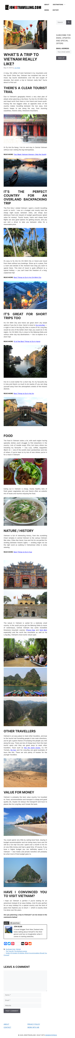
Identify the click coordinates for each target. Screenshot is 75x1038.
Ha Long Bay (40, 325)
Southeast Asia (10, 949)
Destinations (58, 4)
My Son (13, 750)
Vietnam (18, 949)
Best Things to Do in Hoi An (24, 393)
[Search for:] (61, 22)
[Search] (68, 22)
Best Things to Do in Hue (23, 552)
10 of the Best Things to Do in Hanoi (27, 341)
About (46, 4)
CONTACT (7, 1027)
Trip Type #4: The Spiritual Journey (16, 951)
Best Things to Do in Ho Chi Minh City (27, 277)
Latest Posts (15, 923)
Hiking (46, 10)
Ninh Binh (43, 630)
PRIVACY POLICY (33, 1024)
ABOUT (6, 1024)
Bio (7, 923)
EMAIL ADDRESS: (62, 48)
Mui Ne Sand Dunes (32, 748)
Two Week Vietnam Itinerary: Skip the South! (30, 154)
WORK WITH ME (33, 1027)
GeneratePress (51, 1035)
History (56, 10)
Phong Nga (31, 630)
